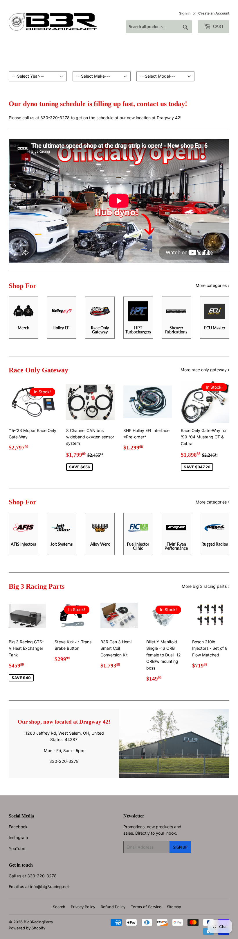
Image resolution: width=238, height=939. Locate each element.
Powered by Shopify (27, 928)
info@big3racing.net (49, 886)
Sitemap (174, 906)
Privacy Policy (83, 906)
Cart (217, 26)
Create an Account (213, 13)
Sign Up (180, 847)
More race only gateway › (205, 369)
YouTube (17, 848)
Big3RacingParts (38, 922)
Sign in (184, 13)
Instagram (18, 837)
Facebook (18, 826)
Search (59, 906)
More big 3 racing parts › (205, 586)
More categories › (212, 285)
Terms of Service (146, 906)
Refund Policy (113, 906)
